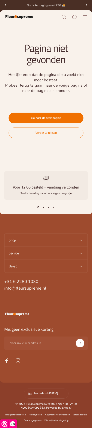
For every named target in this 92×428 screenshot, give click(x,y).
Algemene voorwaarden (57, 414)
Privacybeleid (35, 414)
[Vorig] (6, 5)
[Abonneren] (80, 343)
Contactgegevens (33, 420)
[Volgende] (86, 5)
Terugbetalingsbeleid (15, 414)
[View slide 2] (43, 207)
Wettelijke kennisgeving (56, 420)
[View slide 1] (38, 207)
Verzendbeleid (80, 414)
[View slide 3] (48, 207)
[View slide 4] (53, 207)
